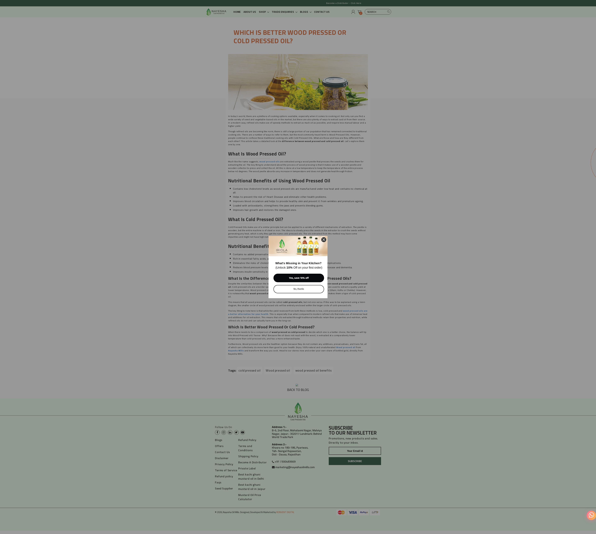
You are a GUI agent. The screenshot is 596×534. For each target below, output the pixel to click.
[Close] (323, 239)
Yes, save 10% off (299, 277)
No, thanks (298, 289)
